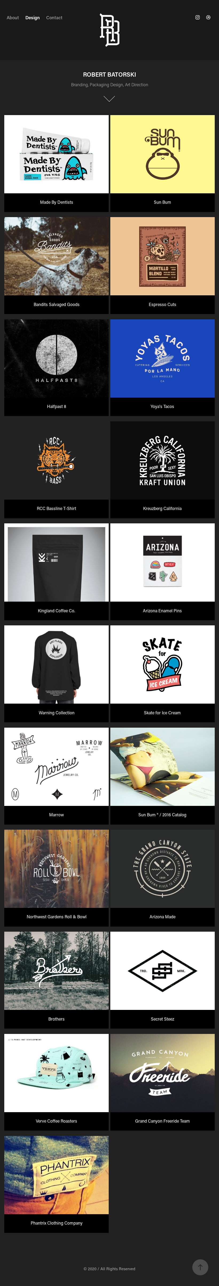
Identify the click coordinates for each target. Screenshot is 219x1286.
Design (32, 17)
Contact (54, 17)
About (13, 17)
